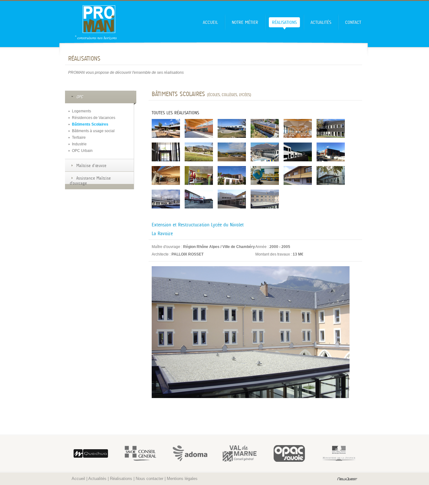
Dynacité (88, 453)
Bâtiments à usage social (93, 131)
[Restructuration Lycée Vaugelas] (331, 175)
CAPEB (237, 453)
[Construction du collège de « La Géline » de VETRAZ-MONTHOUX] (298, 128)
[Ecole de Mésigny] (232, 152)
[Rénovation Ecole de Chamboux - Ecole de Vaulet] (265, 175)
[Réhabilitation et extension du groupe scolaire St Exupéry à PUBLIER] (232, 128)
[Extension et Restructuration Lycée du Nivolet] (265, 199)
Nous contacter (149, 478)
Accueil (210, 22)
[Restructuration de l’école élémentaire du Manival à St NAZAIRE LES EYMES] (166, 128)
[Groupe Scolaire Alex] (199, 152)
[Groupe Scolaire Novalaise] (298, 175)
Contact (353, 22)
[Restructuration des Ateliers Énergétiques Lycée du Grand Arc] (298, 152)
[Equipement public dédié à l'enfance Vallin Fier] (232, 175)
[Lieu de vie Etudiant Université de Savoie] (166, 175)
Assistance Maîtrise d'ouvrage (90, 180)
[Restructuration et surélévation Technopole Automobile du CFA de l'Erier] (331, 152)
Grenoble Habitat (336, 453)
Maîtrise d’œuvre (91, 165)
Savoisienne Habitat (138, 453)
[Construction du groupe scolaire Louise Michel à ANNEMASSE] (265, 128)
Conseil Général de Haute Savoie (286, 453)
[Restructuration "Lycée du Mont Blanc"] (166, 199)
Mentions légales (182, 478)
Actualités (321, 22)
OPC (79, 96)
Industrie (79, 144)
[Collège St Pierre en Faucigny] (232, 199)
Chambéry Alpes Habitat (187, 453)
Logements (81, 111)
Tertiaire (79, 137)
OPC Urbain (82, 150)
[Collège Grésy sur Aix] (199, 199)
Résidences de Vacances (93, 118)
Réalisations (284, 22)
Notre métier (245, 22)
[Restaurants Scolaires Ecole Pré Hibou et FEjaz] (199, 175)
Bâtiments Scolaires (90, 124)
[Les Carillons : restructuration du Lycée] (331, 128)
